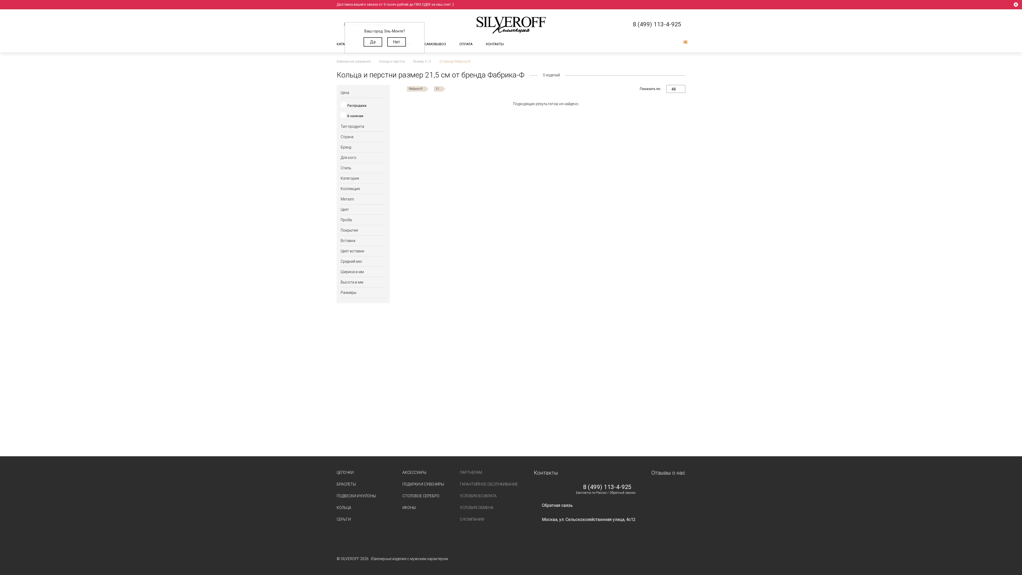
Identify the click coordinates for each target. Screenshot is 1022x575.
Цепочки (345, 472)
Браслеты (346, 484)
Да (373, 41)
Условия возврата (478, 496)
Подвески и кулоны (356, 496)
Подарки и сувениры (423, 484)
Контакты (495, 44)
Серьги (344, 519)
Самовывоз (435, 44)
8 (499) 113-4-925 (607, 487)
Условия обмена (476, 508)
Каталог (344, 44)
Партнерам (471, 472)
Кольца (344, 508)
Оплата (466, 44)
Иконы (409, 508)
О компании (472, 519)
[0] (681, 44)
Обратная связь (557, 505)
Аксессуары (414, 472)
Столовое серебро (420, 496)
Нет (396, 41)
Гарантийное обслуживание (489, 484)
